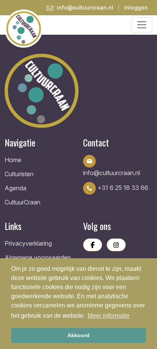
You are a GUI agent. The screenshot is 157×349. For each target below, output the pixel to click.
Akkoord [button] (78, 335)
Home (13, 160)
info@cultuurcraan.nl (84, 7)
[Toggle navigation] (141, 24)
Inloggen (136, 7)
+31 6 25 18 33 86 (122, 187)
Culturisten (19, 174)
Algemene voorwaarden (38, 257)
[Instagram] (116, 244)
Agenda (15, 188)
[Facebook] (92, 244)
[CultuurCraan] (78, 91)
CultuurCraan (22, 202)
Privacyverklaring (28, 243)
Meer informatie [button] (109, 315)
